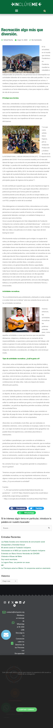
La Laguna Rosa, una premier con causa (15, 562)
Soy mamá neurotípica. (9, 559)
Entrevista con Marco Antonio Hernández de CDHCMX (20, 553)
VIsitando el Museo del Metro (11, 556)
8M (2, 565)
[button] (16, 10)
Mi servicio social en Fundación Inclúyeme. (16, 547)
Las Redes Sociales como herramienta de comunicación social (23, 541)
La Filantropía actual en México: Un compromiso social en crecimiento (25, 568)
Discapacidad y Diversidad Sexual (13, 544)
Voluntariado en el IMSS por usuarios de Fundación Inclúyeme (23, 550)
